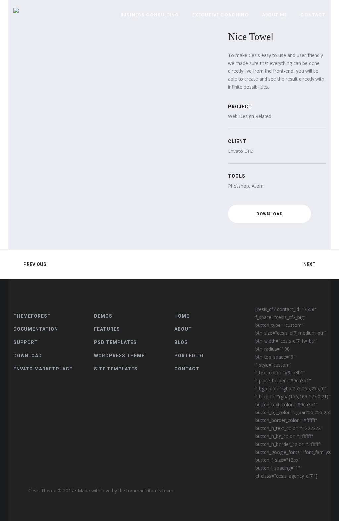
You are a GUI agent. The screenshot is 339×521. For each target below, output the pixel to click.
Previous (35, 264)
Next (309, 264)
